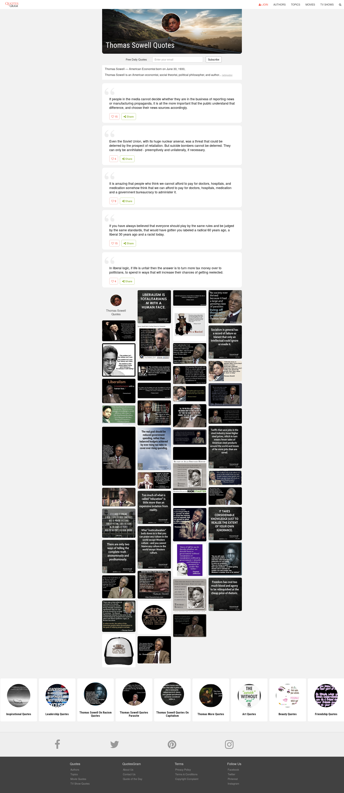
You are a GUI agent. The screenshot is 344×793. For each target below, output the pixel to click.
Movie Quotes (78, 779)
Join (265, 4)
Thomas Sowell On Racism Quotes (95, 714)
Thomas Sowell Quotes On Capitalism (172, 714)
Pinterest (233, 779)
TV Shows (327, 4)
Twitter (231, 774)
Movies (310, 4)
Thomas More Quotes (210, 714)
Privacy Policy (183, 769)
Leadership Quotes (56, 714)
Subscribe (213, 59)
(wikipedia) (227, 74)
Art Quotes (249, 714)
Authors (279, 4)
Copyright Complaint (186, 779)
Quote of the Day (132, 779)
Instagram (233, 783)
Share (130, 116)
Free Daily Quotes (136, 59)
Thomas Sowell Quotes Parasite (133, 714)
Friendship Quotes (325, 714)
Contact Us (129, 774)
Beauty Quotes (287, 714)
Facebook (233, 769)
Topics (295, 4)
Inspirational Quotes (18, 714)
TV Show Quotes (80, 783)
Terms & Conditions (186, 774)
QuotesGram (11, 4)
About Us (128, 769)
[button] (340, 4)
